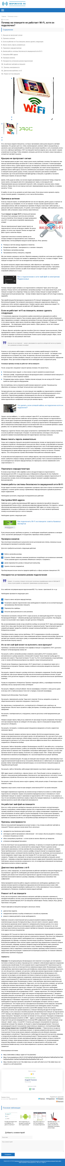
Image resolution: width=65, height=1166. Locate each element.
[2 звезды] (3, 1099)
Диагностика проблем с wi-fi (11, 70)
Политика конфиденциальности (22, 1161)
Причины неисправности (10, 67)
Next (60, 141)
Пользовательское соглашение (37, 1161)
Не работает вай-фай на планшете (13, 64)
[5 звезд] (7, 1099)
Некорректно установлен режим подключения (17, 61)
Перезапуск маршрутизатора (11, 48)
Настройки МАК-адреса (9, 54)
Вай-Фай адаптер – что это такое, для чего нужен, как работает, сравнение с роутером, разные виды (54, 1124)
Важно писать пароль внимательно (13, 45)
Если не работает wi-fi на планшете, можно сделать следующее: (22, 41)
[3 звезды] (5, 1099)
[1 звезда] (2, 1099)
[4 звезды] (6, 1099)
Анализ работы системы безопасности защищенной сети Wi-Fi (21, 51)
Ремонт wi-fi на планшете (10, 74)
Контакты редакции (50, 1161)
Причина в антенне (8, 38)
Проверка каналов (8, 58)
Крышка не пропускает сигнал (11, 35)
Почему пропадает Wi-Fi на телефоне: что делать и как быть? (11, 1123)
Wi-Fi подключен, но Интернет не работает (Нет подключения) (24, 1123)
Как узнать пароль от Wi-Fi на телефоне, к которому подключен (39, 1123)
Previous (14, 118)
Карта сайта (58, 1161)
